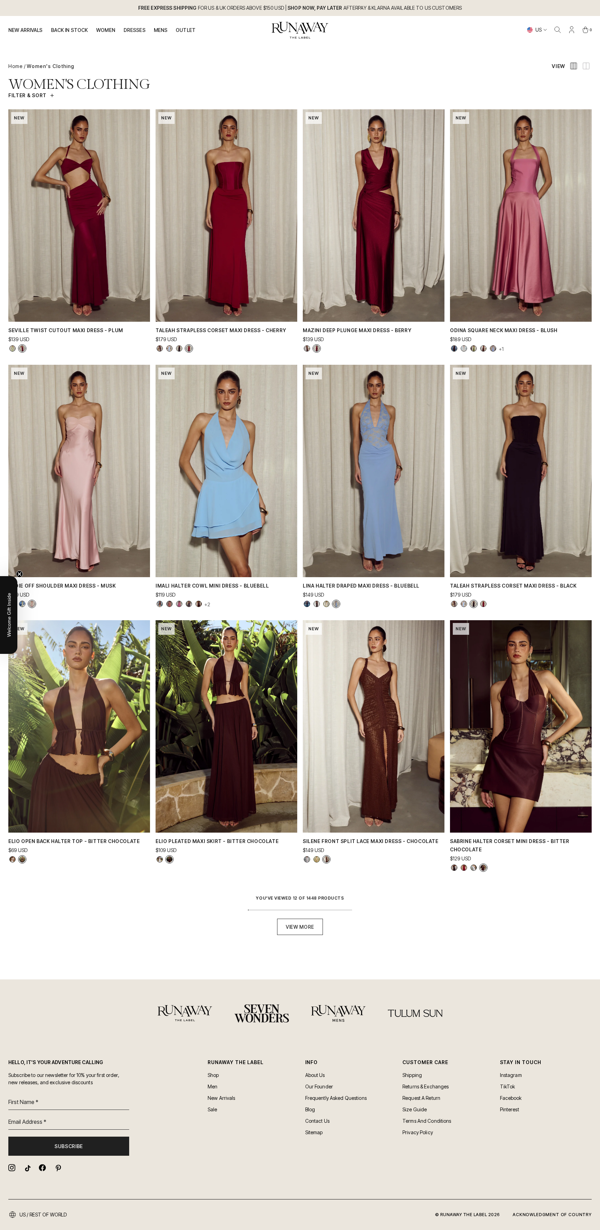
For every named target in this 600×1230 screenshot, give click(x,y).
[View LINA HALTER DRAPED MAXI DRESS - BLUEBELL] (336, 604)
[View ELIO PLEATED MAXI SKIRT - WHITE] (160, 859)
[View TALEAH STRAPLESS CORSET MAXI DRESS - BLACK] (179, 348)
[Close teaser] (19, 574)
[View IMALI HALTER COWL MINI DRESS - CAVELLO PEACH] (169, 604)
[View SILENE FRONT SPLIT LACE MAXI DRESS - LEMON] (316, 859)
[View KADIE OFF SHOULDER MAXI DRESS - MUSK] (32, 604)
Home (15, 66)
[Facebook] (42, 1167)
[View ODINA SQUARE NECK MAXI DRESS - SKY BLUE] (493, 348)
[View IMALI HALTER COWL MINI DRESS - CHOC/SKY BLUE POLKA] (189, 604)
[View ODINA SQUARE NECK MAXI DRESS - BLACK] (454, 348)
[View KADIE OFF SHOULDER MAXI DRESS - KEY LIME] (22, 604)
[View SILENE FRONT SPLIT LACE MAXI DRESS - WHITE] (307, 859)
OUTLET (185, 30)
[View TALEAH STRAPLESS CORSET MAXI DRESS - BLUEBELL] (169, 348)
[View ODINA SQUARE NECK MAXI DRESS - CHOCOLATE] (483, 348)
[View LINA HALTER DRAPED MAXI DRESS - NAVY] (307, 604)
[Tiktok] (27, 1167)
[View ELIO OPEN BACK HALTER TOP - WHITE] (12, 859)
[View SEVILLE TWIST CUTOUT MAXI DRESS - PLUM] (22, 348)
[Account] (571, 30)
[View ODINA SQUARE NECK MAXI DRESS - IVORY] (464, 348)
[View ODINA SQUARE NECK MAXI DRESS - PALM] (473, 348)
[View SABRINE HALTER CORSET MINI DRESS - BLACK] (454, 867)
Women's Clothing (50, 66)
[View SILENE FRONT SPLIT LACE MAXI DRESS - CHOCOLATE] (326, 859)
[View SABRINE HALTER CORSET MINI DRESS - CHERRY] (464, 867)
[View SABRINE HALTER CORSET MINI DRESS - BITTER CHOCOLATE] (483, 867)
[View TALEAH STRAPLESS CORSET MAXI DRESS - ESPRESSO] (160, 348)
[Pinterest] (57, 1167)
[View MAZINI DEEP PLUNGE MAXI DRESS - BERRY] (316, 348)
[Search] (557, 30)
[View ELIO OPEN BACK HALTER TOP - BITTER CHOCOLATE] (22, 859)
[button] (8, 615)
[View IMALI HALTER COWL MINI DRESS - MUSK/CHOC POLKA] (179, 604)
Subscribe (69, 1146)
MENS (161, 30)
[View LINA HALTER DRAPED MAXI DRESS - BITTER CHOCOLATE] (316, 604)
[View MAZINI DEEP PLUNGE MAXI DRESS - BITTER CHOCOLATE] (307, 348)
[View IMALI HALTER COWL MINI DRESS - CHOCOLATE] (198, 604)
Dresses (134, 30)
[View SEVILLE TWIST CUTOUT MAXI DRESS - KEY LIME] (12, 348)
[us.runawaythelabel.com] (300, 30)
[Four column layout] (573, 65)
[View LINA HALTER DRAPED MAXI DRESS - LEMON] (326, 604)
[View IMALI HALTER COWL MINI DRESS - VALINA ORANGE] (160, 604)
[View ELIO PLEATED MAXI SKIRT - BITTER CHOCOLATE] (169, 859)
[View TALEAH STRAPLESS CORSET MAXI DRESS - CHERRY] (189, 348)
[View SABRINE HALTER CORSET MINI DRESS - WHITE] (473, 867)
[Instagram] (11, 1167)
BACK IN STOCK (69, 30)
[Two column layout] (586, 65)
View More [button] (300, 927)
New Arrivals (25, 30)
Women (105, 30)
